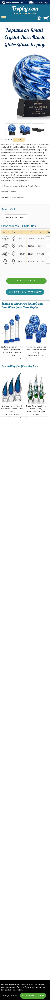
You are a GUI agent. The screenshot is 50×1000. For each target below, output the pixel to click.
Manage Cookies (9, 995)
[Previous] (3, 333)
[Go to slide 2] (26, 358)
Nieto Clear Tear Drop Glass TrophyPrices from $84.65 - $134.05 (36, 410)
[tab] (6, 140)
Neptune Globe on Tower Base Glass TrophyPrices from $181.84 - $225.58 (12, 351)
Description (6, 139)
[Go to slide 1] (20, 358)
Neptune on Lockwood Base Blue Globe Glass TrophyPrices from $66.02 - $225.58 (36, 352)
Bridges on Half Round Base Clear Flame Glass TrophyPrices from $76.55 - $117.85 (12, 411)
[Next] (45, 333)
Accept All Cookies (33, 995)
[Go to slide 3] (33, 358)
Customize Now (26, 280)
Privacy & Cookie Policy (11, 990)
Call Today (25, 291)
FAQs (19, 139)
